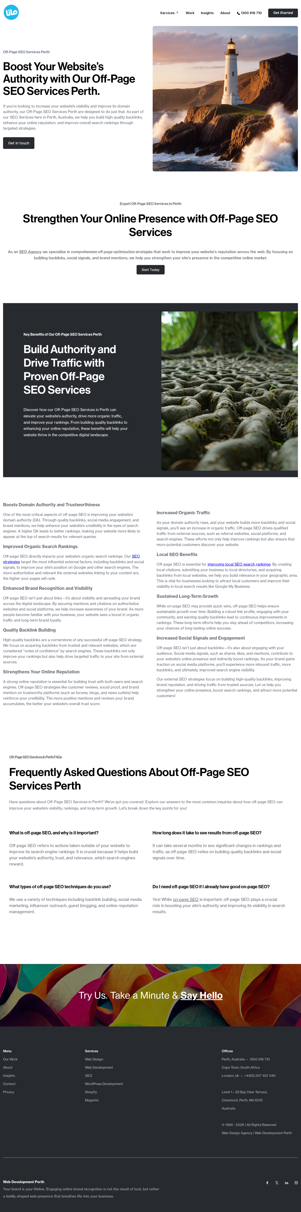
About (225, 13)
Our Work (10, 1059)
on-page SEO (186, 899)
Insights (207, 13)
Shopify (91, 1092)
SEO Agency (30, 251)
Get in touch (18, 143)
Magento (92, 1100)
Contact (9, 1084)
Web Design (94, 1059)
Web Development (99, 1067)
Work (190, 13)
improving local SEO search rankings (239, 564)
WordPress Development (104, 1084)
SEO (88, 1076)
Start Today (151, 270)
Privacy (8, 1092)
